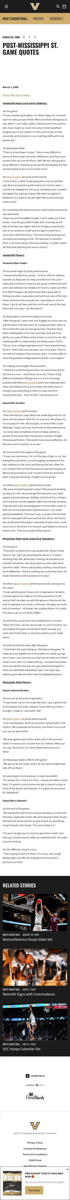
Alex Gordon (30, 383)
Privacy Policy (35, 1143)
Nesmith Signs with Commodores (29, 994)
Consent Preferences (35, 1149)
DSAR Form (35, 1160)
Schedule (57, 18)
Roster (38, 18)
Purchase (35, 1191)
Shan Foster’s (13, 177)
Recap (6, 95)
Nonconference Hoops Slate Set (27, 939)
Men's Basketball (11, 934)
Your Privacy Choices (35, 1166)
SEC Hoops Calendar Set (22, 1049)
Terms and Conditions (35, 1154)
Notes (27, 95)
